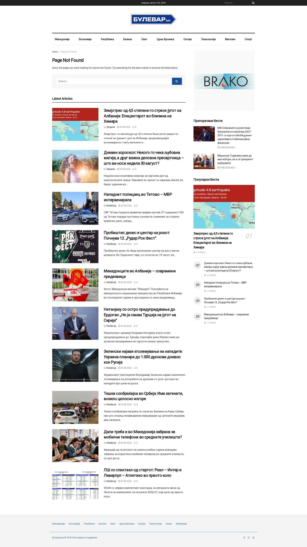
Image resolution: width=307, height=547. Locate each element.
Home (55, 52)
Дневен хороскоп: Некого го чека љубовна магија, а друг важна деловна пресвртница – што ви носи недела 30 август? (144, 158)
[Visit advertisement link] (224, 80)
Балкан (127, 39)
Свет (144, 39)
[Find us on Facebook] (244, 538)
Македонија (62, 39)
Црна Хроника (165, 39)
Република (107, 39)
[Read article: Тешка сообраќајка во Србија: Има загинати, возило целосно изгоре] (75, 407)
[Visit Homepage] (153, 19)
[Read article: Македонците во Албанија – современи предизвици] (75, 284)
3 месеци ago (227, 147)
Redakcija (111, 205)
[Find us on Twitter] (248, 538)
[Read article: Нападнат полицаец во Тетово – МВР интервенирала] (75, 208)
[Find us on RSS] (253, 538)
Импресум (181, 523)
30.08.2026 (124, 127)
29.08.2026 (126, 205)
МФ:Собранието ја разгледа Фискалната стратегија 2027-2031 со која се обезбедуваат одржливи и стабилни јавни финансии (234, 135)
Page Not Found (68, 52)
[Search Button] (252, 3)
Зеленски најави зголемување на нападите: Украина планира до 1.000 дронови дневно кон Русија (143, 357)
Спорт (248, 39)
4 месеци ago (227, 167)
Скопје (188, 39)
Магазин (230, 39)
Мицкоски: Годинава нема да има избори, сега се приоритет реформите (235, 159)
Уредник (110, 127)
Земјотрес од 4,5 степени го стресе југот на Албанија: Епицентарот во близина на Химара (142, 116)
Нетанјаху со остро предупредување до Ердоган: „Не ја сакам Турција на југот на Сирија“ (140, 315)
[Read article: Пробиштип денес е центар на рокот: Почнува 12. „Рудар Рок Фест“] (75, 246)
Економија (85, 39)
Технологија (208, 39)
